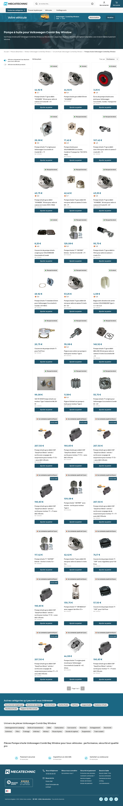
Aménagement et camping (14, 728)
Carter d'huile (50, 705)
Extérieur (8, 731)
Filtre (17, 731)
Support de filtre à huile (29, 709)
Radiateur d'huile (101, 705)
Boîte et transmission (35, 728)
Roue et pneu (57, 731)
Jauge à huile (86, 705)
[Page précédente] (69, 688)
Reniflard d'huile (11, 709)
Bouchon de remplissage (14, 705)
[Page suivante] (83, 688)
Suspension (86, 731)
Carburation (59, 728)
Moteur (46, 731)
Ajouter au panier (46, 107)
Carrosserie (71, 728)
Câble (49, 728)
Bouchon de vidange (34, 705)
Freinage (26, 731)
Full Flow (75, 705)
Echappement (95, 728)
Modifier (111, 17)
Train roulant (98, 731)
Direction (83, 728)
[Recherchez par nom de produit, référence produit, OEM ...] (92, 4)
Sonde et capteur (72, 731)
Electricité (107, 728)
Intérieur (36, 731)
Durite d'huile (63, 705)
